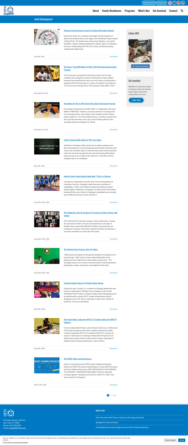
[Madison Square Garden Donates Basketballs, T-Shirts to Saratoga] (47, 183)
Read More (114, 56)
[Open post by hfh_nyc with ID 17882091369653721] (140, 50)
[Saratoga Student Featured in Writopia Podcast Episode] (47, 290)
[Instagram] (170, 3)
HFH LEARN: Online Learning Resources (78, 358)
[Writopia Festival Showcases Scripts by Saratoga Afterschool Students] (47, 37)
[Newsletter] (161, 3)
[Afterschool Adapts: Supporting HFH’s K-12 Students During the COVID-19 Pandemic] (47, 326)
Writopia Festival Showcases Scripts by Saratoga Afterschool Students (89, 30)
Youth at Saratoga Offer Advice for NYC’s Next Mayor (83, 139)
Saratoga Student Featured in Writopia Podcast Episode (83, 283)
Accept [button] (182, 440)
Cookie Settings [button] (170, 440)
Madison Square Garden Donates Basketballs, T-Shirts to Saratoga (87, 176)
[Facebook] (174, 3)
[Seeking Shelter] (149, 3)
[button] (182, 10)
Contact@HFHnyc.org (17, 428)
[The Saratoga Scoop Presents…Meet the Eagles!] (47, 256)
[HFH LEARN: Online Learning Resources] (47, 365)
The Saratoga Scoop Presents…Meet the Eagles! (81, 249)
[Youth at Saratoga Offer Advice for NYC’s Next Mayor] (47, 146)
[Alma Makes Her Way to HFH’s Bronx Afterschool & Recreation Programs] (47, 110)
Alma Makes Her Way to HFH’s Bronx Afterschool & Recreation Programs (89, 103)
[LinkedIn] (183, 3)
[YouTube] (178, 3)
